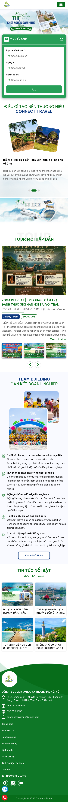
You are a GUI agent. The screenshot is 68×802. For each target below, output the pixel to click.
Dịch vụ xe (7, 750)
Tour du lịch (8, 730)
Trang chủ (7, 724)
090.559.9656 (14, 711)
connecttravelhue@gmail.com (23, 717)
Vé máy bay (8, 756)
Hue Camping (9, 737)
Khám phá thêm (34, 555)
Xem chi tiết (57, 339)
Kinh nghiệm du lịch (13, 763)
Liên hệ (6, 769)
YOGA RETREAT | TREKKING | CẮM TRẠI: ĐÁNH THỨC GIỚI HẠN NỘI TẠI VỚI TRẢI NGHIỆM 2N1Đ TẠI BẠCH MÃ (30, 304)
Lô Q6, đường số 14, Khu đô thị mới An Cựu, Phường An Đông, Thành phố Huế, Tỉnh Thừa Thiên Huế (35, 699)
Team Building (9, 743)
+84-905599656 (16, 705)
